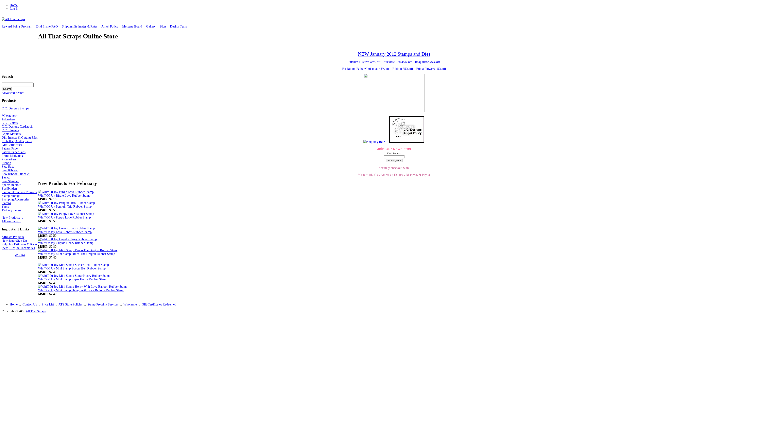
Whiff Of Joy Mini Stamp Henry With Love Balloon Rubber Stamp (81, 290)
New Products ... (12, 217)
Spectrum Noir (11, 185)
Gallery (151, 26)
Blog (163, 26)
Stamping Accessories (16, 199)
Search (7, 76)
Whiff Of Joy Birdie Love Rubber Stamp (64, 195)
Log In (14, 8)
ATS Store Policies (70, 304)
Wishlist (20, 255)
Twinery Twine (11, 210)
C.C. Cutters (10, 123)
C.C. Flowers (10, 130)
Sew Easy (8, 166)
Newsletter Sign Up (14, 240)
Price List (48, 304)
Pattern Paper (10, 148)
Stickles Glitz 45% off (398, 62)
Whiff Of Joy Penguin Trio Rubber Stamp (65, 206)
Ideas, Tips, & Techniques (18, 248)
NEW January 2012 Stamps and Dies (394, 54)
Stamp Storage (11, 195)
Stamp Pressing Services (103, 304)
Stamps (6, 203)
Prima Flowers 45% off (431, 68)
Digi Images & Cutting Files (20, 137)
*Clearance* (10, 115)
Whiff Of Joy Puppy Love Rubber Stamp (64, 217)
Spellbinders (9, 188)
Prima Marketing (12, 155)
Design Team (178, 26)
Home (14, 5)
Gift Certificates (12, 144)
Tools (5, 206)
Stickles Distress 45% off (364, 62)
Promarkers (9, 159)
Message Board (132, 26)
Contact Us (29, 304)
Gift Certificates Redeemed (159, 304)
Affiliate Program (13, 237)
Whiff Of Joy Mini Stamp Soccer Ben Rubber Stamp (72, 268)
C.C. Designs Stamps (15, 108)
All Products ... (11, 221)
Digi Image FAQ (47, 26)
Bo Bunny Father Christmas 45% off (365, 68)
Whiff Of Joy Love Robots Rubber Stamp (65, 232)
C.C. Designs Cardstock (17, 126)
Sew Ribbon (10, 170)
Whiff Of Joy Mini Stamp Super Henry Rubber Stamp (72, 279)
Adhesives (8, 119)
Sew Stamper (10, 181)
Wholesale (130, 304)
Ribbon (6, 163)
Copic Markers (11, 134)
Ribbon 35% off (402, 68)
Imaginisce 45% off (427, 62)
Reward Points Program (17, 26)
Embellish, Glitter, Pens (17, 141)
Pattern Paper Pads (13, 152)
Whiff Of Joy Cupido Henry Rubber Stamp (65, 243)
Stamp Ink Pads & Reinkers (19, 192)
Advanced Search (13, 92)
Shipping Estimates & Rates (80, 26)
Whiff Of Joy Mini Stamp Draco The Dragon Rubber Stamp (76, 254)
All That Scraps (36, 311)
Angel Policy (109, 26)
